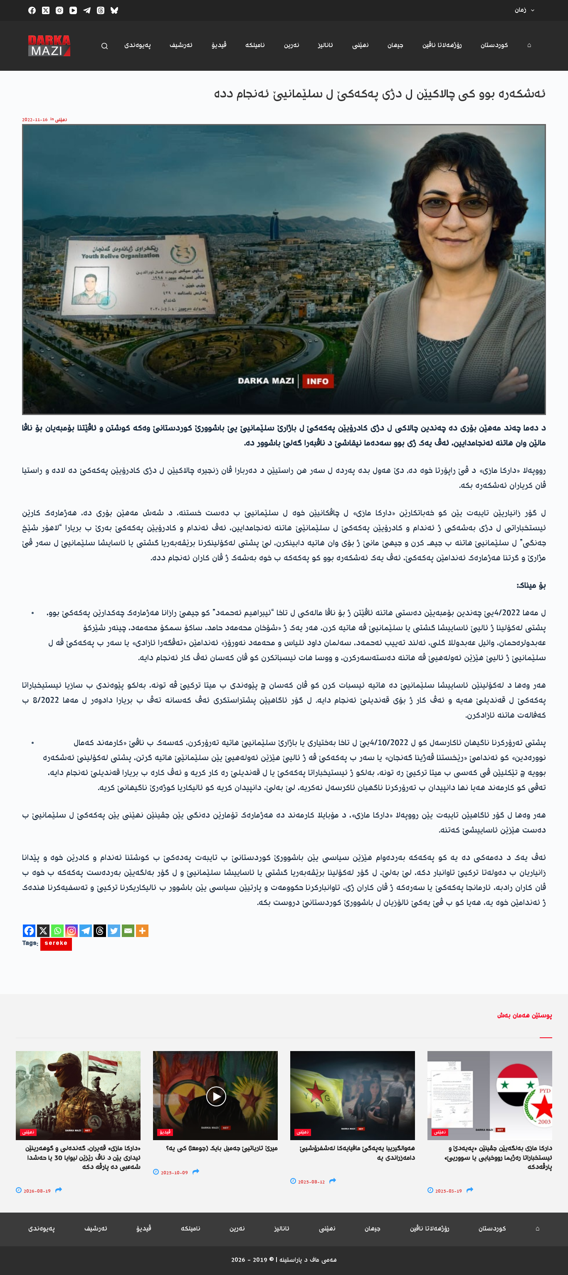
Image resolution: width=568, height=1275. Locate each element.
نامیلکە (255, 45)
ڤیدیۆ (219, 45)
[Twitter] (114, 931)
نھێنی (360, 45)
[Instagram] (59, 10)
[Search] (104, 46)
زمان (520, 10)
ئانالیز (325, 45)
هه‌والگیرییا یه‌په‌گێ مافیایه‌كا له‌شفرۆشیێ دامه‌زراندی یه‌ (357, 1153)
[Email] (128, 931)
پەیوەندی (137, 45)
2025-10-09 (174, 1173)
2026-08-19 (36, 1191)
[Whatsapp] (57, 931)
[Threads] (100, 10)
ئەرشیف (181, 45)
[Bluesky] (114, 10)
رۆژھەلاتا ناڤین (442, 45)
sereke (56, 944)
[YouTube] (73, 10)
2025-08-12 (311, 1182)
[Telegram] (87, 10)
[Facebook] (32, 10)
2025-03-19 (448, 1191)
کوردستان (494, 45)
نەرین (291, 45)
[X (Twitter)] (45, 10)
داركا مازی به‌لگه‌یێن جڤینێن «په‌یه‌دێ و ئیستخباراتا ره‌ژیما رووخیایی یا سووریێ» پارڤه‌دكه (498, 1158)
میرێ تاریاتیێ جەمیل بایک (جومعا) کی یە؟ (222, 1148)
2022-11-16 (35, 120)
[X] (43, 931)
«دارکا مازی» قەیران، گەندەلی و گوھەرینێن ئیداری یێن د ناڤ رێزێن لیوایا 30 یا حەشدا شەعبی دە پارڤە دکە (83, 1158)
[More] (142, 931)
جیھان (395, 45)
